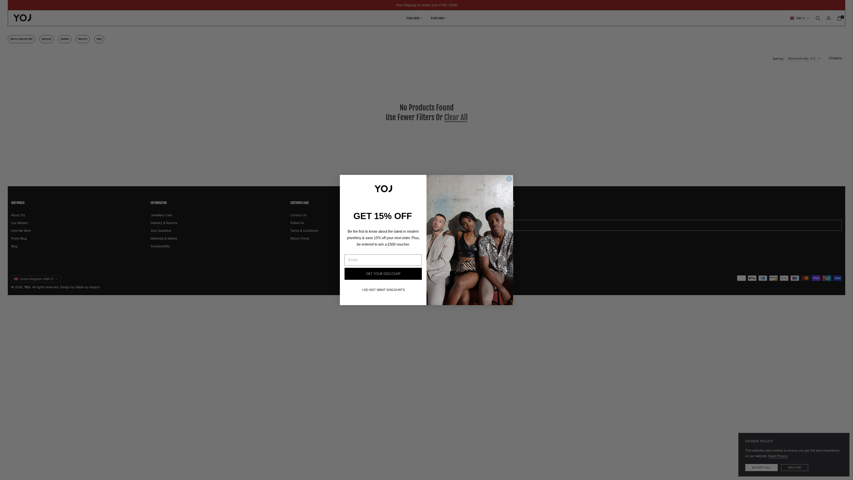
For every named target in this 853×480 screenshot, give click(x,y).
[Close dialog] (509, 179)
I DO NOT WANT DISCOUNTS (383, 290)
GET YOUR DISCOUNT (383, 273)
